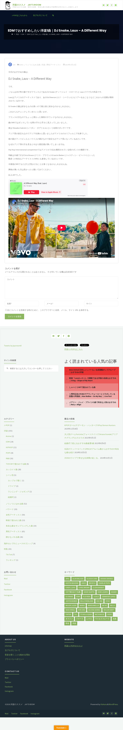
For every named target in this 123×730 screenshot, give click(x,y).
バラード (10, 509)
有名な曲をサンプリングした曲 (19, 526)
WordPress (113, 704)
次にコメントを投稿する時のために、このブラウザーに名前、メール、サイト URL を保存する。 (48, 310)
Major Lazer (71, 605)
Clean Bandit (98, 587)
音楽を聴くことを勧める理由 (17, 654)
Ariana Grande (106, 579)
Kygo (108, 601)
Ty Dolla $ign (86, 614)
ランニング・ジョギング (18, 491)
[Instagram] (115, 5)
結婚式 (11, 497)
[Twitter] (107, 5)
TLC (75, 614)
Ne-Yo (104, 605)
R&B (7, 458)
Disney (114, 592)
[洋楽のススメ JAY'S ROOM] (8, 5)
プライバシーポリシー (14, 659)
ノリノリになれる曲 (32, 65)
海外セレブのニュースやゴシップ (18, 543)
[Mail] (103, 5)
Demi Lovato (103, 592)
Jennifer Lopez (108, 596)
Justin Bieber (71, 601)
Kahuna (103, 704)
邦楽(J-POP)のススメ (73, 646)
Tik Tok (9, 554)
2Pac (67, 579)
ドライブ (12, 486)
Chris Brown (84, 587)
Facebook (8, 589)
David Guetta (89, 592)
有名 (67, 623)
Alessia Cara (92, 579)
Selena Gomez (94, 610)
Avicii (84, 583)
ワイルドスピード (102, 619)
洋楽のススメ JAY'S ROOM (26, 4)
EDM (22, 34)
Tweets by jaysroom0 (13, 345)
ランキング (10, 560)
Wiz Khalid (99, 614)
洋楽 (17, 34)
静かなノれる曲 (12, 537)
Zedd (109, 614)
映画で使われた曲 (13, 520)
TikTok (68, 614)
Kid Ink (99, 601)
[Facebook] (111, 5)
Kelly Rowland (86, 601)
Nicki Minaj (70, 610)
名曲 (114, 619)
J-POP (6, 425)
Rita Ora (81, 610)
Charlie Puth (104, 583)
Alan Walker (78, 579)
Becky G (92, 583)
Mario (82, 605)
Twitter (7, 584)
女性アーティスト (13, 515)
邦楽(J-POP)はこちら (73, 349)
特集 (6, 549)
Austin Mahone (72, 583)
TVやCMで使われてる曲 (16, 464)
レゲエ (89, 619)
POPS (8, 453)
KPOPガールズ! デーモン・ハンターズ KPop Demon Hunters (89, 425)
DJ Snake (69, 596)
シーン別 (10, 475)
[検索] (53, 15)
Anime (8, 436)
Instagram (8, 595)
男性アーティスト (53, 65)
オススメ (69, 619)
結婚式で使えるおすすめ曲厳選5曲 (79, 443)
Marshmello (93, 605)
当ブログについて (12, 650)
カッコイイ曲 (11, 469)
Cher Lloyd (70, 587)
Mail (6, 578)
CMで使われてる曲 (73, 592)
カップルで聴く (14, 480)
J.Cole (96, 596)
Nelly (112, 605)
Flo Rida (86, 596)
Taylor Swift (109, 610)
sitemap (8, 646)
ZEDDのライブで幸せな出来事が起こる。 (82, 458)
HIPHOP (9, 447)
